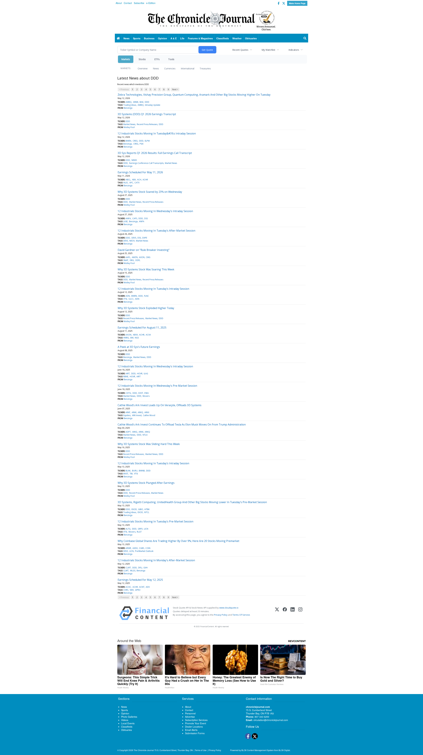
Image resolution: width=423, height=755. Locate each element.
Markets (125, 59)
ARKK (134, 412)
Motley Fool (129, 127)
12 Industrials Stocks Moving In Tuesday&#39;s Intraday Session (157, 133)
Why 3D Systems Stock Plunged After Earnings (146, 483)
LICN (146, 528)
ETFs (157, 59)
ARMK (135, 102)
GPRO (137, 590)
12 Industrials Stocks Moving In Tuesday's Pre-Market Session (155, 521)
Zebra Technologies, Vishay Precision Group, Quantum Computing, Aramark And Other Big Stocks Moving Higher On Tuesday (194, 94)
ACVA (148, 334)
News (156, 68)
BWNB (142, 470)
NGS (137, 337)
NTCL (146, 512)
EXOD (134, 509)
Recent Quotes (240, 49)
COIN (147, 548)
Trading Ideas (129, 105)
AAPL (128, 257)
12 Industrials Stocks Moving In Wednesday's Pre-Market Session (157, 385)
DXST (140, 393)
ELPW (147, 140)
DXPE (144, 237)
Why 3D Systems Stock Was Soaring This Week (146, 269)
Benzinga (128, 108)
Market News (129, 124)
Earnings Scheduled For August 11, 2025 (142, 327)
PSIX (141, 143)
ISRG (132, 260)
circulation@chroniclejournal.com (270, 720)
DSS (146, 218)
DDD (147, 102)
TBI (131, 473)
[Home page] (211, 20)
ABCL (128, 179)
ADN (128, 296)
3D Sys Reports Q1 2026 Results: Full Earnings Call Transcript (155, 153)
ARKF (128, 412)
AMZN (135, 257)
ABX (134, 179)
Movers (146, 396)
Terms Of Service (241, 614)
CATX (137, 182)
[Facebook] (284, 613)
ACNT (141, 587)
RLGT (139, 531)
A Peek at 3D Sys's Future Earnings (139, 347)
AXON (142, 257)
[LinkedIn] (292, 613)
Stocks (142, 59)
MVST (125, 473)
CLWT (128, 567)
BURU (134, 470)
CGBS (141, 548)
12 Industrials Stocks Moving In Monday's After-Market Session (156, 560)
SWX (132, 590)
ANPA (128, 218)
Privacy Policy (221, 614)
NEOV (132, 240)
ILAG (146, 373)
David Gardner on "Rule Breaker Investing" (144, 250)
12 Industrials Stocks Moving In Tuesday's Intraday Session (153, 289)
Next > (175, 89)
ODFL (137, 260)
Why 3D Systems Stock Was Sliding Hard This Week (149, 444)
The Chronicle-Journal (144, 750)
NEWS (134, 160)
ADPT (128, 431)
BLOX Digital (284, 750)
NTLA (145, 434)
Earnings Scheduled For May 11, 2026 (140, 172)
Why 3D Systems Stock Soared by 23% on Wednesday (150, 192)
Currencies (169, 68)
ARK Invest (137, 415)
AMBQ (129, 102)
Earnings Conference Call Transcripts (146, 163)
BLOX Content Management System (257, 750)
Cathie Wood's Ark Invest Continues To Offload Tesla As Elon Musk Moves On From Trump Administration (182, 424)
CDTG (128, 393)
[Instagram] (300, 613)
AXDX (135, 548)
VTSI (125, 298)
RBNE (125, 376)
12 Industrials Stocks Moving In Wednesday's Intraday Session (155, 211)
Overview (143, 68)
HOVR (139, 373)
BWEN (128, 140)
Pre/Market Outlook (144, 551)
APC (131, 182)
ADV (148, 587)
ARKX (146, 412)
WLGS (132, 570)
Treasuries (205, 68)
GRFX (140, 528)
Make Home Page (297, 3)
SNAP (125, 260)
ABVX (135, 334)
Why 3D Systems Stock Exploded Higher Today (146, 308)
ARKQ (140, 412)
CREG (135, 140)
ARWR (128, 548)
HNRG (126, 337)
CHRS (125, 590)
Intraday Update (152, 105)
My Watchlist (268, 49)
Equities (127, 415)
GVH (145, 567)
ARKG (134, 431)
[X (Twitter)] (277, 613)
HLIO (125, 182)
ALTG (128, 528)
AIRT (128, 373)
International (187, 68)
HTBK (147, 509)
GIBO (140, 509)
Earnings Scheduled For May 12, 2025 (140, 580)
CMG (148, 257)
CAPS (134, 218)
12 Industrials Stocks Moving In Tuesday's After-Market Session (156, 230)
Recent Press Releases (147, 124)
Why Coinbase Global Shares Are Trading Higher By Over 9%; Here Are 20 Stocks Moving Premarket (178, 541)
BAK (141, 102)
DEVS (134, 237)
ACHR (145, 179)
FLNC (146, 296)
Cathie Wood (149, 415)
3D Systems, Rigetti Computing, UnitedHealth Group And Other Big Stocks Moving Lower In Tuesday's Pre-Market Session (192, 502)
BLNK (128, 470)
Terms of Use (201, 750)
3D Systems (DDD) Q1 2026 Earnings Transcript (147, 114)
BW (132, 337)
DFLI (140, 567)
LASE (125, 221)
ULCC (131, 298)
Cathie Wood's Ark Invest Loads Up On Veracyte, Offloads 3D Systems (159, 405)
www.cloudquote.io (228, 607)
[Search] (305, 38)
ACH (139, 179)
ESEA (146, 393)
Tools (171, 59)
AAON (128, 334)
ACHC (128, 587)
